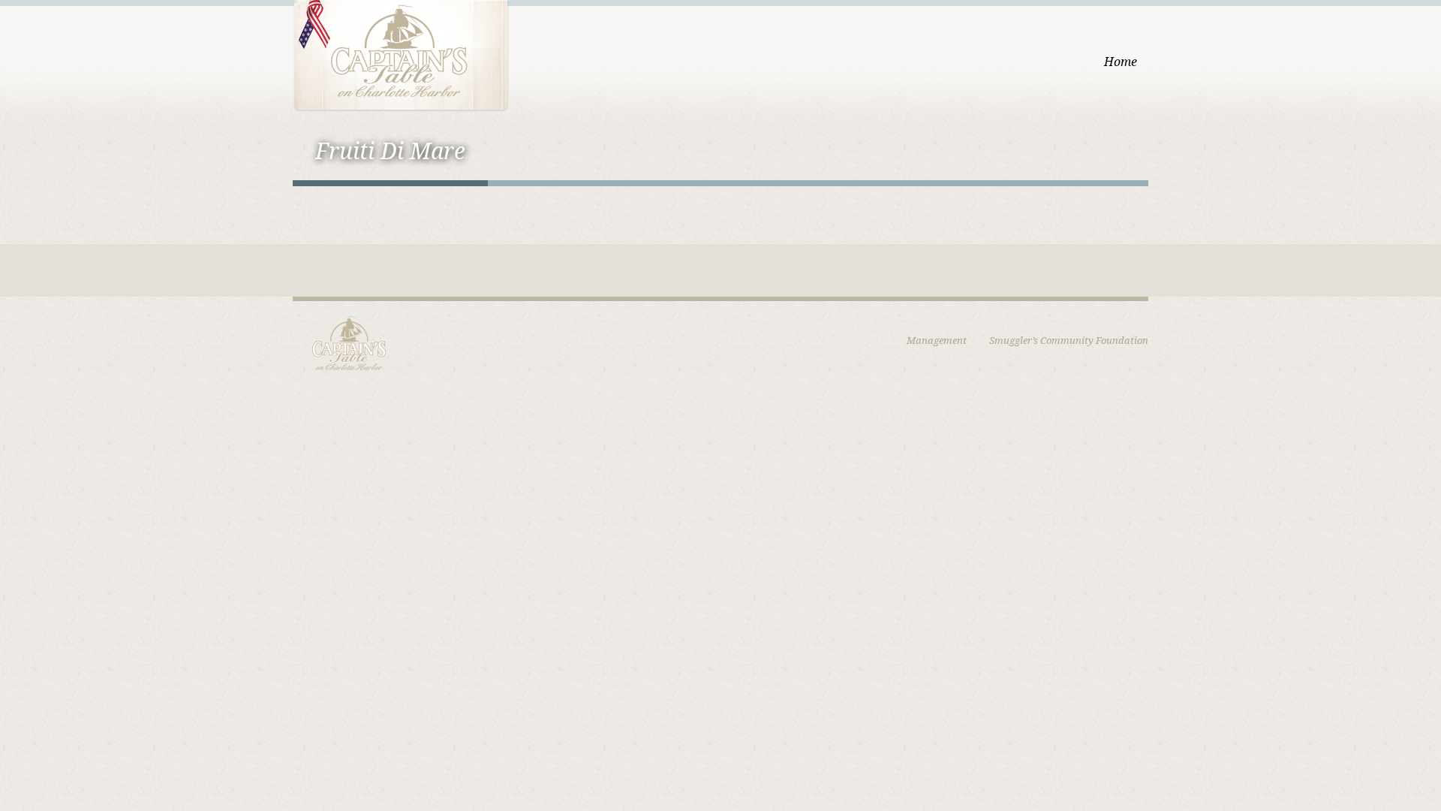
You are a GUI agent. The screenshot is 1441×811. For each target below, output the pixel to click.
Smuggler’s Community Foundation (1068, 340)
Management (937, 340)
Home (1120, 62)
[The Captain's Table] (401, 54)
